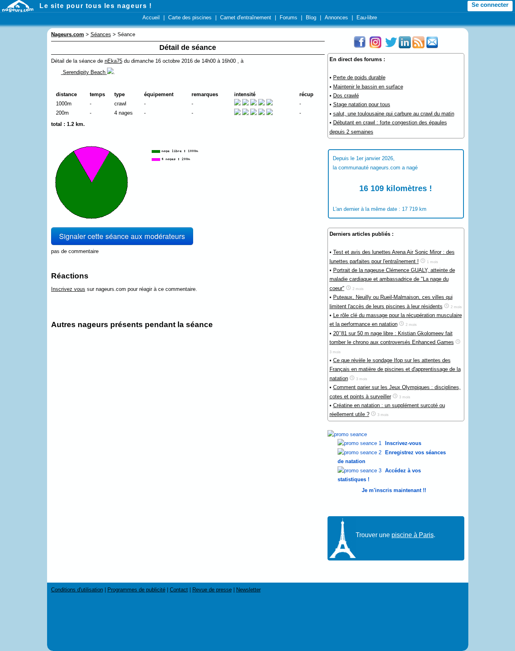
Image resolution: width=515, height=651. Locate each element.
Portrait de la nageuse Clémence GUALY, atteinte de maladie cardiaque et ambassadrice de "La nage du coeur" (392, 279)
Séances (101, 34)
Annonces (336, 17)
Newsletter (248, 590)
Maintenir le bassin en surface (368, 87)
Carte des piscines (190, 17)
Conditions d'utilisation (77, 590)
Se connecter (490, 5)
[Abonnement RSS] (418, 46)
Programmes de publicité (136, 590)
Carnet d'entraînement (245, 17)
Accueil (151, 17)
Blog (311, 17)
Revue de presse (212, 590)
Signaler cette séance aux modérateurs (122, 236)
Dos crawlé (346, 96)
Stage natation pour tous (361, 104)
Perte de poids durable (359, 77)
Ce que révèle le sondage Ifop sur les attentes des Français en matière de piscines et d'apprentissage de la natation (395, 369)
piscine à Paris (412, 535)
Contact (179, 590)
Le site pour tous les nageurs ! (95, 5)
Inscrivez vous (68, 289)
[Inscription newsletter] (432, 46)
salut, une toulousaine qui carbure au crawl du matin (393, 114)
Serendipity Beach (84, 72)
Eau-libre (366, 17)
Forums (288, 17)
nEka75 (113, 61)
